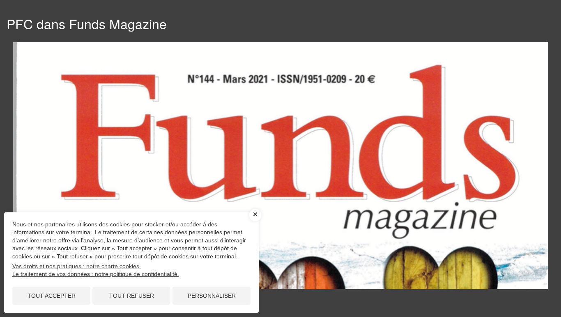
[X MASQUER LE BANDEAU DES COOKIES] (255, 214)
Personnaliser (212, 295)
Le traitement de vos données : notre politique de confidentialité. (95, 274)
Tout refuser (131, 295)
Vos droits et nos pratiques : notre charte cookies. (76, 266)
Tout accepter (52, 295)
